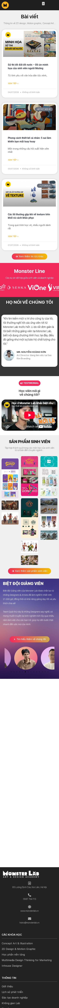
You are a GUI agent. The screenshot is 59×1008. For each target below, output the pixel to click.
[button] (43, 3)
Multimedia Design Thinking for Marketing (27, 960)
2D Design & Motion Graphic (19, 949)
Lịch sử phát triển (12, 992)
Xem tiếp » (13, 83)
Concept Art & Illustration (17, 943)
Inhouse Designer (12, 965)
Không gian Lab (11, 1003)
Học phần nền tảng (13, 954)
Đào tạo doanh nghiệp (15, 997)
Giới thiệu (7, 986)
